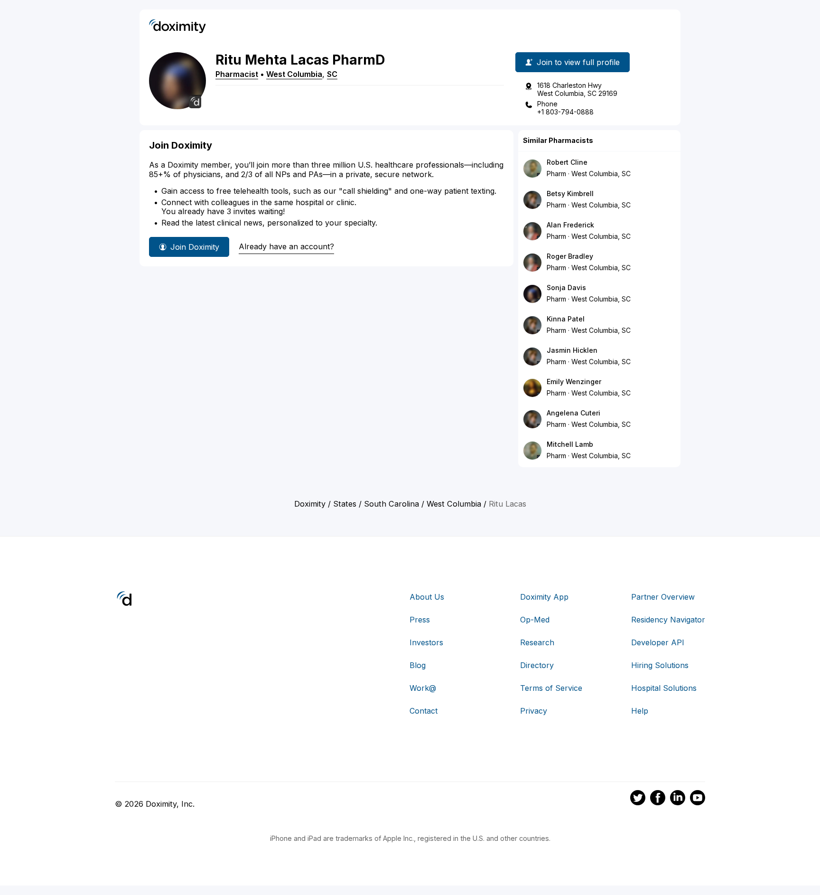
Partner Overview (663, 597)
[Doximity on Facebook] (657, 799)
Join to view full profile (578, 62)
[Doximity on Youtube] (697, 799)
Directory (537, 665)
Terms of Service (551, 688)
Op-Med (535, 619)
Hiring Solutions (660, 665)
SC (332, 74)
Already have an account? (286, 246)
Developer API (657, 642)
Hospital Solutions (664, 688)
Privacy (533, 711)
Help (639, 711)
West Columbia (294, 74)
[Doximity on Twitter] (637, 799)
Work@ (423, 688)
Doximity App (544, 597)
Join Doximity (194, 247)
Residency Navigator (668, 619)
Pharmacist (236, 74)
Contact (424, 711)
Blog (418, 665)
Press (420, 619)
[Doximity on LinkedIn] (677, 799)
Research (537, 642)
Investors (426, 642)
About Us (427, 597)
